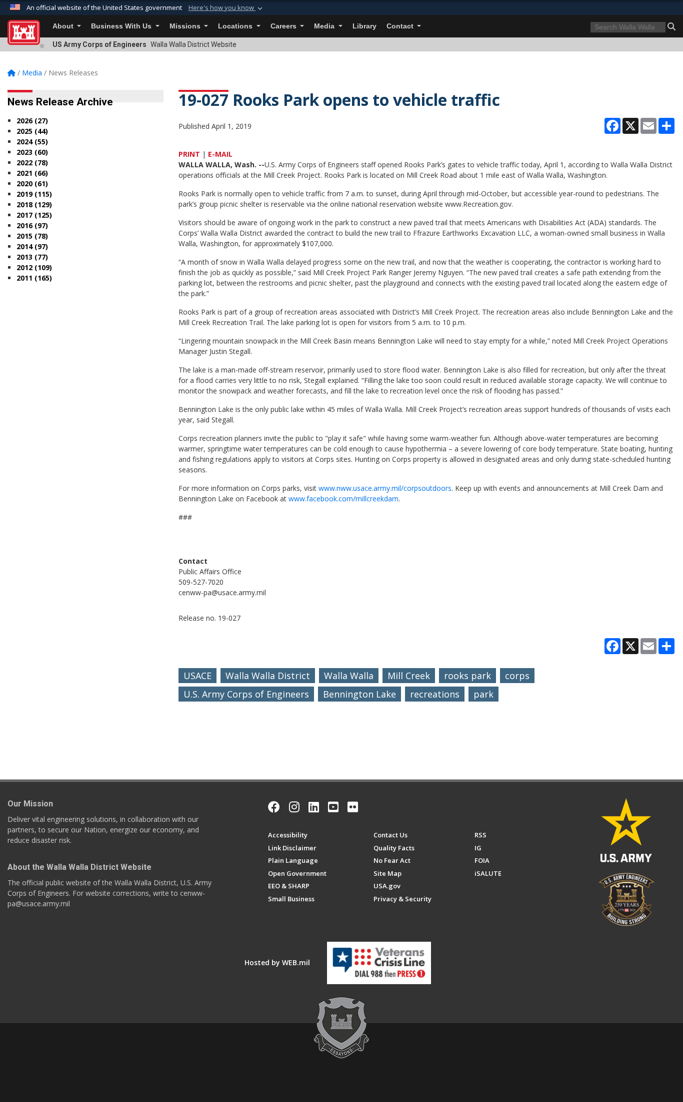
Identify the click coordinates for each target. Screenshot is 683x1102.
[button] (226, 8)
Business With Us (122, 26)
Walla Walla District (268, 676)
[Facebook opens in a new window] (274, 807)
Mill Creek (409, 676)
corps (517, 676)
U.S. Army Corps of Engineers (246, 694)
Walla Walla (349, 676)
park (484, 694)
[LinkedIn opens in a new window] (313, 807)
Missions (186, 26)
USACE (198, 676)
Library (364, 26)
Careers (284, 26)
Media (325, 26)
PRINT (189, 154)
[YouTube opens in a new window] (333, 807)
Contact (401, 26)
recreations (435, 694)
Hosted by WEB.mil (277, 962)
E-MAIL (220, 154)
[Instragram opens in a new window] (294, 807)
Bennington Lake (359, 694)
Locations (236, 26)
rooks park (467, 676)
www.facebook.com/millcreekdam (343, 498)
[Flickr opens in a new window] (353, 807)
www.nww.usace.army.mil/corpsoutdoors (385, 488)
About (64, 26)
